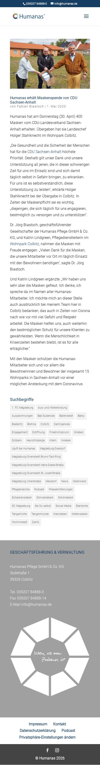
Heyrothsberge (36, 440)
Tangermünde (40, 514)
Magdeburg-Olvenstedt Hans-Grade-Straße (37, 465)
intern (53, 440)
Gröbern (17, 440)
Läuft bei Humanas (23, 448)
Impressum (38, 724)
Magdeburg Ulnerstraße (26, 481)
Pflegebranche (21, 489)
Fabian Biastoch (30, 106)
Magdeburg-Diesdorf (52, 448)
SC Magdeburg (21, 506)
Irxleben (66, 440)
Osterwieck (79, 481)
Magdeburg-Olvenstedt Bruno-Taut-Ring (36, 456)
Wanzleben (60, 514)
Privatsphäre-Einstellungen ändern (47, 737)
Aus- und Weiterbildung (52, 407)
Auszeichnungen (22, 415)
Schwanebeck (45, 497)
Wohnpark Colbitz (24, 244)
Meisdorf (51, 481)
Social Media (63, 506)
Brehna (31, 424)
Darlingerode (62, 424)
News (64, 481)
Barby (81, 415)
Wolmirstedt (19, 522)
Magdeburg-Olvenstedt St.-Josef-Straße (36, 473)
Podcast (39, 489)
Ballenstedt (66, 415)
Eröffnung (38, 432)
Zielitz (35, 522)
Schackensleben (22, 497)
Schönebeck (65, 497)
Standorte (82, 506)
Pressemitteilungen (61, 489)
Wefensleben (80, 514)
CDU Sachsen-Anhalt (44, 152)
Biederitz (17, 424)
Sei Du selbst (43, 506)
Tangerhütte (19, 514)
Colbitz (44, 424)
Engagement (20, 432)
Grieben (78, 432)
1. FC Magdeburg (22, 407)
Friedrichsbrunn (59, 432)
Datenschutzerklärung (38, 730)
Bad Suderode (46, 415)
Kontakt (59, 724)
